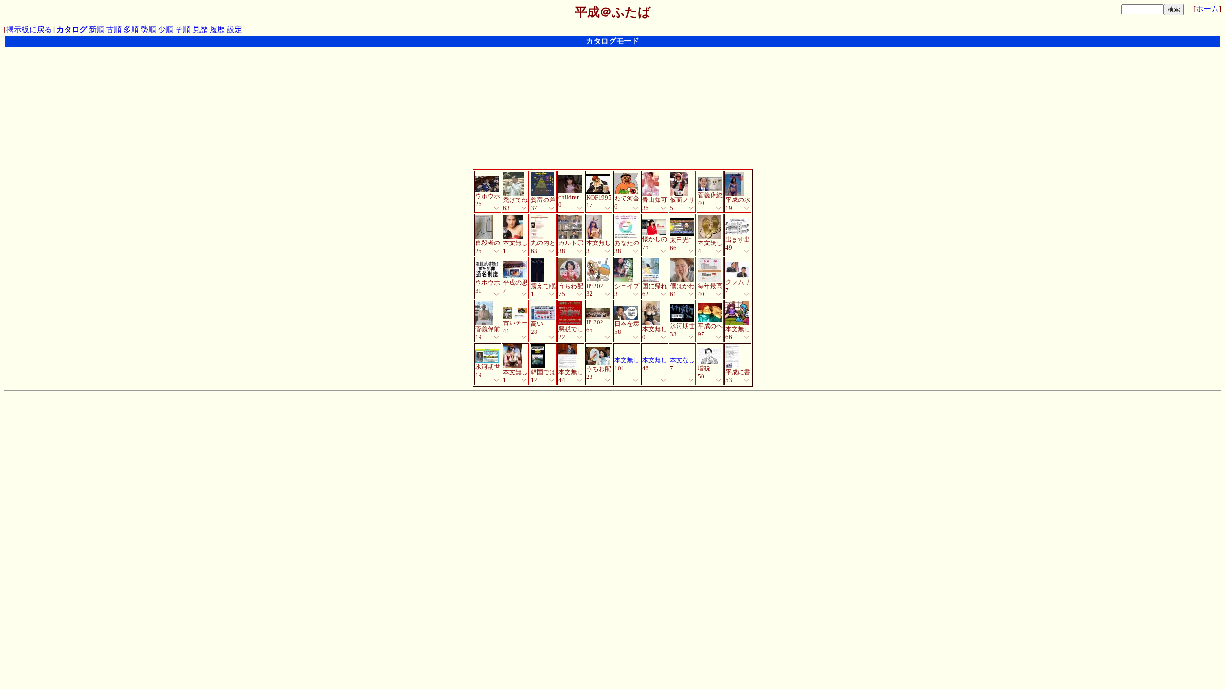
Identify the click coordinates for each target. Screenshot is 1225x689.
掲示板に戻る (29, 29)
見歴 (200, 29)
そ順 (182, 29)
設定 (234, 29)
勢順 (148, 29)
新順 (96, 29)
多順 (131, 29)
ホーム (1207, 9)
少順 (165, 29)
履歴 (217, 29)
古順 (114, 29)
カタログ (71, 29)
